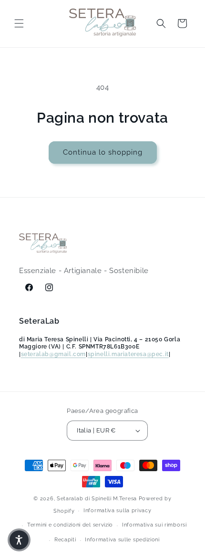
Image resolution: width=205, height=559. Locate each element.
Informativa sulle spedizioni (122, 540)
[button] (19, 23)
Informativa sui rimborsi (154, 525)
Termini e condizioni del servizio (70, 525)
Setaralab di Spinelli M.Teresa (97, 499)
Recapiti (65, 540)
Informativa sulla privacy (117, 510)
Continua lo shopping (103, 152)
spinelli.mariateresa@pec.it (128, 354)
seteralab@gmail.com (53, 354)
